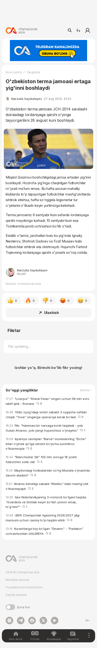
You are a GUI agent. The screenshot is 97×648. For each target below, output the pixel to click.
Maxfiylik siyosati (17, 580)
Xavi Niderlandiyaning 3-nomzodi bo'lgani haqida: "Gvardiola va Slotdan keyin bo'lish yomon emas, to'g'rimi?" (46, 502)
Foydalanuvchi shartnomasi (24, 587)
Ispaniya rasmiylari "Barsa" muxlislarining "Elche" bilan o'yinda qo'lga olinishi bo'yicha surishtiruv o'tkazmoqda (46, 443)
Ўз (78, 30)
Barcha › (85, 390)
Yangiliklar (33, 72)
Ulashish (51, 312)
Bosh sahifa (14, 72)
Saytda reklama (16, 595)
